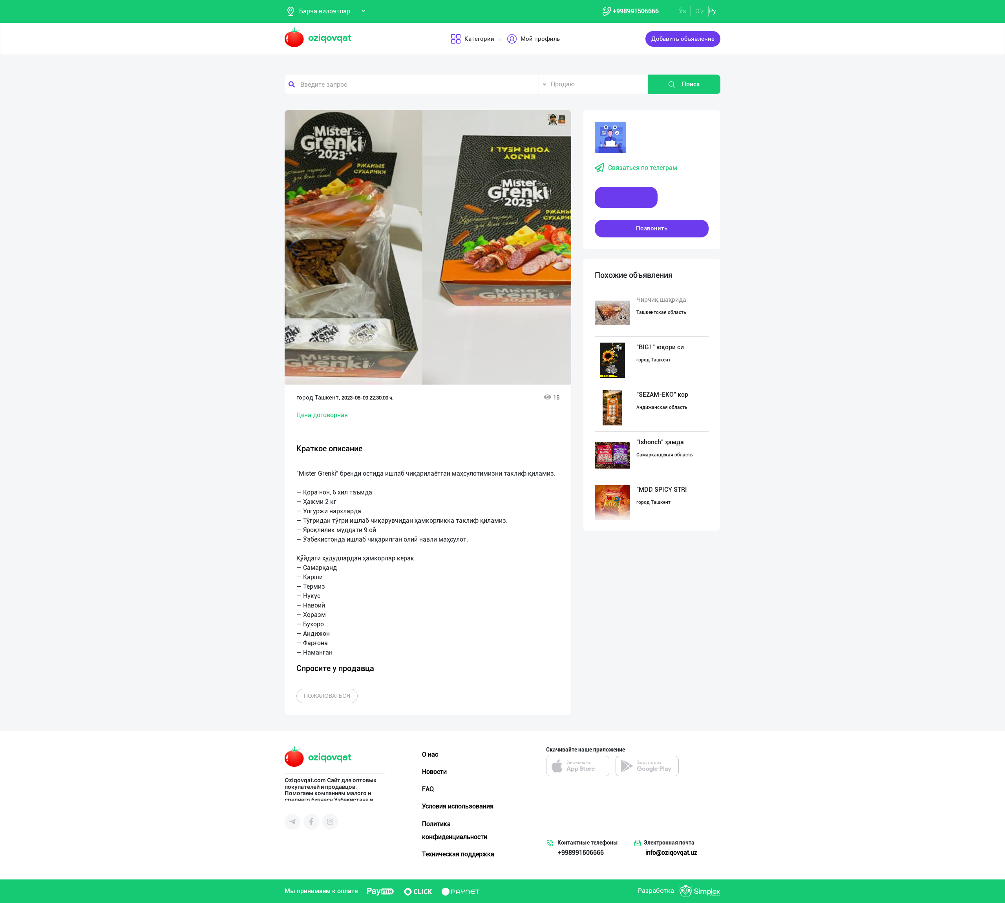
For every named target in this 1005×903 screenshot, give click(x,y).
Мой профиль (540, 38)
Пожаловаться (327, 696)
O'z (699, 11)
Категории (479, 38)
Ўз (682, 11)
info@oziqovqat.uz (671, 852)
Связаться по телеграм (642, 167)
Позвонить (651, 228)
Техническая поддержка (458, 854)
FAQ (428, 789)
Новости (434, 771)
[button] (557, 120)
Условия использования (457, 806)
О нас (430, 754)
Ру (712, 11)
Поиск (691, 84)
